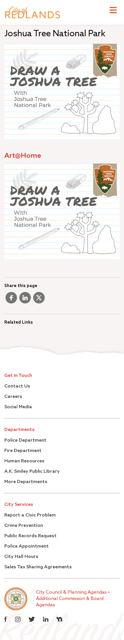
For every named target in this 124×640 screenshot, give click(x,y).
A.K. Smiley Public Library (32, 471)
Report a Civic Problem (30, 515)
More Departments (25, 482)
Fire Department (23, 451)
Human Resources (24, 461)
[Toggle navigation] (113, 11)
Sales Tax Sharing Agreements (38, 567)
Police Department (25, 440)
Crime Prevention (23, 525)
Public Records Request (30, 536)
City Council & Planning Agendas (72, 592)
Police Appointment (26, 546)
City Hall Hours (21, 556)
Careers (13, 396)
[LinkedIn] (25, 300)
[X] (39, 300)
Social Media (18, 407)
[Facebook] (11, 300)
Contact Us (17, 386)
